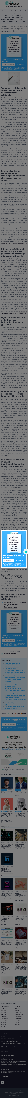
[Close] (24, 532)
